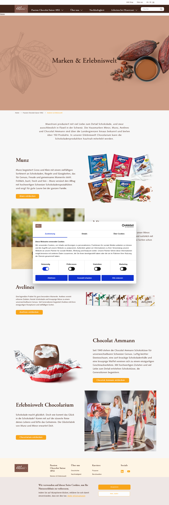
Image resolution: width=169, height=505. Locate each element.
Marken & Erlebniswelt (58, 476)
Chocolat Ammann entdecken (110, 380)
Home (2, 14)
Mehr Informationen (76, 496)
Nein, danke (114, 494)
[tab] (60, 468)
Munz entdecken (27, 196)
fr (150, 2)
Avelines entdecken (29, 312)
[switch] (71, 269)
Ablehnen (51, 278)
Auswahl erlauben (84, 278)
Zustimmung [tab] (50, 234)
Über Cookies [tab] (119, 234)
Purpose (95, 470)
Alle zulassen (117, 278)
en (147, 2)
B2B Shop (130, 2)
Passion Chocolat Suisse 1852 (45, 10)
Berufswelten (97, 474)
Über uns (140, 2)
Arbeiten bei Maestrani (122, 10)
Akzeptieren (114, 487)
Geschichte (75, 470)
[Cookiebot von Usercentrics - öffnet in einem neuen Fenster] (124, 226)
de (153, 2)
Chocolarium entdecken (31, 437)
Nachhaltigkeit (97, 10)
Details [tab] (84, 234)
